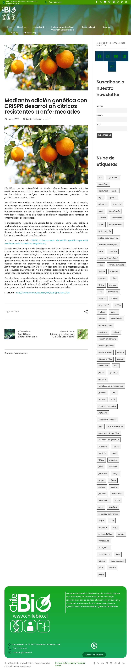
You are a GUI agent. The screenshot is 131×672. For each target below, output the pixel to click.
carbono (114, 271)
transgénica (104, 541)
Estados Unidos (105, 359)
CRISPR (114, 298)
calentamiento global (108, 258)
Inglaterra (103, 413)
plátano (114, 487)
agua (101, 197)
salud (101, 507)
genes (101, 372)
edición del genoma (107, 339)
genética (102, 379)
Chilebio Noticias (32, 119)
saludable (113, 507)
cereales (102, 278)
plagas (101, 480)
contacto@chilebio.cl (22, 652)
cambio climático (116, 265)
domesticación (105, 325)
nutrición (102, 453)
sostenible (103, 527)
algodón (112, 197)
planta (113, 480)
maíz (101, 426)
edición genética (106, 345)
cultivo (118, 305)
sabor (117, 500)
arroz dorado (114, 211)
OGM (114, 453)
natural (116, 446)
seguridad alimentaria (108, 514)
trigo (118, 554)
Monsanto (103, 446)
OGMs (101, 460)
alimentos (103, 204)
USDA (101, 567)
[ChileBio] (25, 13)
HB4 (113, 399)
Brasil (101, 251)
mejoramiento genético (109, 433)
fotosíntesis (103, 366)
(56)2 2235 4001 (55, 2)
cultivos (102, 312)
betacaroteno (115, 224)
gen (116, 366)
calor (101, 265)
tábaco (102, 561)
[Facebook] (99, 56)
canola (102, 271)
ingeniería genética (107, 406)
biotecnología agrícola (108, 238)
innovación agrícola (107, 419)
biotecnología (105, 231)
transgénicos (104, 554)
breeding (113, 251)
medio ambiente (115, 426)
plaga (115, 473)
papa (101, 466)
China (101, 285)
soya (115, 527)
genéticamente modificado (111, 386)
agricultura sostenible (108, 191)
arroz (101, 211)
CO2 (100, 292)
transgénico (104, 547)
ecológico (103, 332)
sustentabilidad (105, 534)
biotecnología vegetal (108, 244)
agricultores (113, 177)
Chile (114, 278)
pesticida (113, 466)
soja (112, 520)
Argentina (117, 204)
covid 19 (102, 298)
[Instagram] (108, 56)
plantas (102, 487)
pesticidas (103, 473)
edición (116, 332)
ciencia (112, 285)
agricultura (103, 184)
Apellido (100, 115)
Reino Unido (117, 493)
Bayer (101, 224)
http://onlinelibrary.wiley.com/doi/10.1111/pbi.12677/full (42, 292)
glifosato (102, 392)
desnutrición (116, 318)
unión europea (117, 561)
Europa (120, 359)
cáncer (114, 312)
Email (99, 124)
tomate (121, 534)
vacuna (112, 567)
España (120, 352)
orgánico (113, 460)
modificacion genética (109, 440)
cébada (102, 318)
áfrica (101, 574)
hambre (102, 399)
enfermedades (105, 352)
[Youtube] (116, 56)
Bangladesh (117, 218)
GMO (114, 392)
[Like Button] (47, 118)
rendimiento (104, 500)
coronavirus (113, 292)
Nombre (100, 106)
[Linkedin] (124, 56)
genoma (113, 372)
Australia (102, 218)
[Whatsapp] (112, 66)
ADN (100, 177)
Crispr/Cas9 (104, 305)
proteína (102, 493)
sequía (101, 520)
